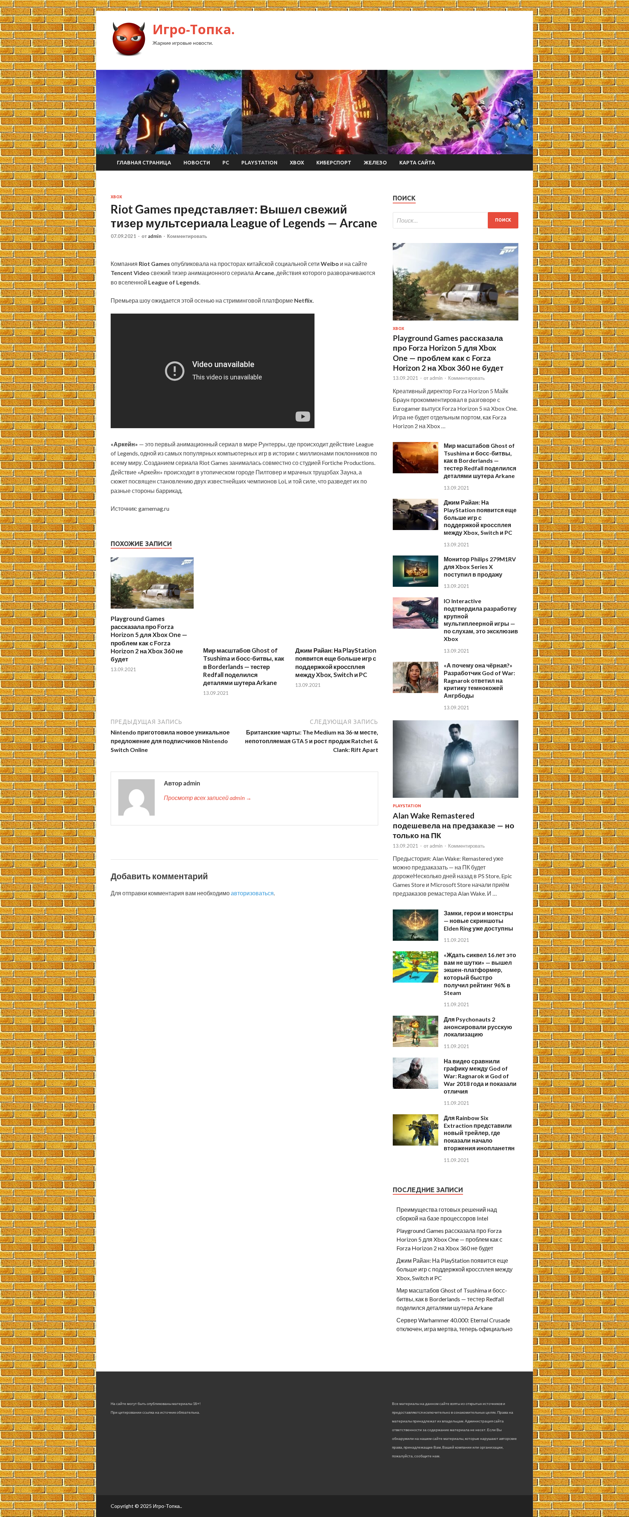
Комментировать (187, 236)
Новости (196, 163)
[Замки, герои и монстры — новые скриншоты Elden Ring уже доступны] (415, 938)
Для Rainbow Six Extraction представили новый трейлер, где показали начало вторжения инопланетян (479, 1132)
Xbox (297, 163)
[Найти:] (455, 220)
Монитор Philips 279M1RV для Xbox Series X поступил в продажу (480, 567)
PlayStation (259, 163)
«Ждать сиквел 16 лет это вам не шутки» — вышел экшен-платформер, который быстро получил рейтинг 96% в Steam (480, 973)
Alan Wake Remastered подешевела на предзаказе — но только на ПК (453, 825)
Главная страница (144, 163)
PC (225, 163)
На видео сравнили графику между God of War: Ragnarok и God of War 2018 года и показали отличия (480, 1076)
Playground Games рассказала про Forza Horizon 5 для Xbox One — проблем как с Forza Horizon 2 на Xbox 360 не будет (149, 638)
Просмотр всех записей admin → (208, 797)
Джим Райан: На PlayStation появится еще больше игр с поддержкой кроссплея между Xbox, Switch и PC (335, 662)
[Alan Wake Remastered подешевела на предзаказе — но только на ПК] (455, 799)
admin (155, 236)
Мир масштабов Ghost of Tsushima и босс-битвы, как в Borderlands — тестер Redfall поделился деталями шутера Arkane (243, 666)
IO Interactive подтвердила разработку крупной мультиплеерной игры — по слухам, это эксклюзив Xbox (481, 619)
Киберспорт (333, 163)
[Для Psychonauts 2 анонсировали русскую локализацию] (415, 1044)
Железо (375, 163)
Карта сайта (417, 163)
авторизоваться (252, 892)
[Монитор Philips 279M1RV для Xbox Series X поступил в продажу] (415, 584)
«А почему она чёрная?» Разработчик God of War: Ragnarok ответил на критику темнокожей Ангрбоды (479, 680)
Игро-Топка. (194, 29)
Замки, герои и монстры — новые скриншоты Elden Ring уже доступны (478, 920)
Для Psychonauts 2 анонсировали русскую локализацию (478, 1027)
